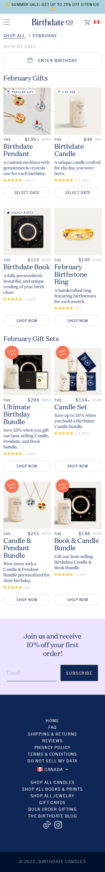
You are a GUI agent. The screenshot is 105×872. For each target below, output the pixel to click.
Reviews (52, 740)
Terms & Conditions (52, 754)
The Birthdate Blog (52, 815)
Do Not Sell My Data (52, 760)
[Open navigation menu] (6, 22)
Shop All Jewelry (53, 795)
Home (52, 720)
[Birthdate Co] (52, 21)
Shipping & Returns (52, 733)
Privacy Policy (52, 747)
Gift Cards (52, 802)
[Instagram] (58, 825)
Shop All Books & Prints (52, 788)
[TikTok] (47, 825)
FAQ (52, 727)
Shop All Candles (53, 782)
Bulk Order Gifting (52, 809)
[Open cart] (87, 22)
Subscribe (79, 672)
